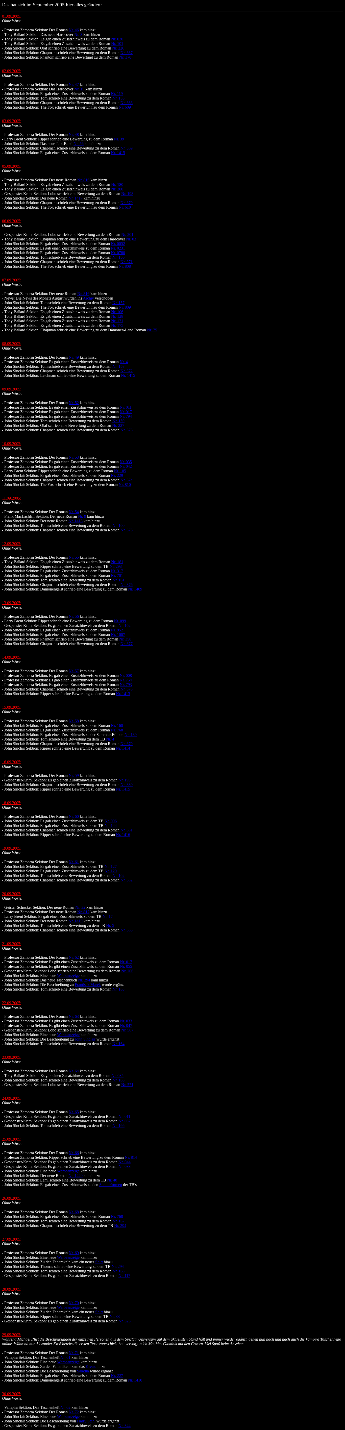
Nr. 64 (74, 1071)
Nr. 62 (74, 957)
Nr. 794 (126, 416)
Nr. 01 (65, 1357)
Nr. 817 (83, 912)
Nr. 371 (126, 262)
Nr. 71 (74, 1353)
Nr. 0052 (118, 243)
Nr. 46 (74, 30)
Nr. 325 (124, 1321)
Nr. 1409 (135, 589)
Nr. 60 (74, 816)
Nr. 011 (126, 407)
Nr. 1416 (123, 834)
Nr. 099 (120, 621)
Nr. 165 (118, 1080)
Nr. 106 (117, 312)
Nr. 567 (127, 1030)
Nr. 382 (126, 880)
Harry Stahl (86, 1421)
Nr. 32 (80, 907)
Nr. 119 (117, 93)
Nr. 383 (126, 930)
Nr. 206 (127, 971)
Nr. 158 (118, 366)
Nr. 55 (74, 557)
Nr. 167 (118, 1221)
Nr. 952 (117, 630)
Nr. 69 (74, 1253)
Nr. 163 (118, 989)
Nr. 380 (126, 784)
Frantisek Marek (88, 984)
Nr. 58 (74, 721)
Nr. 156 (118, 257)
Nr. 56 (78, 143)
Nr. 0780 (118, 253)
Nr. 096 (111, 821)
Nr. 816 (83, 180)
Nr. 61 (74, 862)
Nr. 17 (108, 916)
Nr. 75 (152, 330)
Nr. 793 (126, 684)
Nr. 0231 (118, 248)
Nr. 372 (126, 371)
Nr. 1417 (75, 198)
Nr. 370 (125, 57)
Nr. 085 (117, 1075)
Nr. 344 (124, 1425)
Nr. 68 (74, 1212)
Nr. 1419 (75, 921)
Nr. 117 (124, 1275)
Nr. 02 (65, 1407)
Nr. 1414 (123, 748)
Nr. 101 (117, 43)
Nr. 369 (126, 148)
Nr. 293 (116, 566)
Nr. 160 (118, 525)
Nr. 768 (117, 730)
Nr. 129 (111, 871)
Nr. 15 (79, 89)
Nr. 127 (111, 866)
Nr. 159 (118, 421)
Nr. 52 (74, 403)
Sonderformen (110, 1184)
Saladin (83, 1371)
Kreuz (90, 1366)
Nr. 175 (117, 325)
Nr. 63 (74, 1016)
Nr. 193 (124, 780)
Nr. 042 (126, 466)
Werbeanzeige (68, 975)
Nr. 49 (74, 357)
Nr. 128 (117, 316)
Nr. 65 (74, 1112)
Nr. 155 (118, 98)
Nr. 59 (74, 775)
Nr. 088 (124, 1166)
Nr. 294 (84, 980)
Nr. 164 (118, 1044)
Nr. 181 (117, 562)
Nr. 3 (78, 34)
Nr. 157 (118, 303)
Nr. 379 (126, 744)
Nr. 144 (111, 825)
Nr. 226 (118, 48)
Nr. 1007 (118, 634)
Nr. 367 (126, 53)
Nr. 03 (131, 239)
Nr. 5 (110, 925)
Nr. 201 (127, 234)
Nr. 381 (126, 830)
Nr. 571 (127, 1084)
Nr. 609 (125, 107)
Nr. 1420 (75, 1175)
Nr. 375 (126, 530)
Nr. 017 (126, 412)
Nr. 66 (74, 1153)
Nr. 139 (131, 734)
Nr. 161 (118, 580)
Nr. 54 (74, 512)
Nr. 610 (125, 207)
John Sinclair (85, 1039)
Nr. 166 (118, 1125)
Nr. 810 (125, 484)
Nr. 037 (124, 1121)
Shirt (99, 1262)
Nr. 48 (74, 134)
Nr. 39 (119, 139)
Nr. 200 (117, 189)
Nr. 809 (125, 307)
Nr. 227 (118, 425)
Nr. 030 (117, 39)
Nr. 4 (124, 362)
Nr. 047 (126, 1025)
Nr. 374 (126, 480)
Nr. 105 (120, 471)
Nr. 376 (126, 584)
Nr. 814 (131, 1157)
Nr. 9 (82, 516)
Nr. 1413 (123, 694)
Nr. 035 (126, 462)
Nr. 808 (125, 266)
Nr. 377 (126, 644)
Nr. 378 (126, 689)
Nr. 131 (117, 321)
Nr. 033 (126, 1021)
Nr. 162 (124, 625)
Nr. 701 (117, 575)
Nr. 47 (74, 84)
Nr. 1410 (135, 1380)
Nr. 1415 (118, 153)
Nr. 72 (74, 1412)
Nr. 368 (126, 103)
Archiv (88, 298)
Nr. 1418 (75, 521)
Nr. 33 (115, 1316)
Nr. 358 (125, 639)
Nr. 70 (74, 1303)
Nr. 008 (126, 675)
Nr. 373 (126, 430)
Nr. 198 (127, 193)
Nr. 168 (118, 1271)
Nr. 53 (74, 457)
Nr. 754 (126, 680)
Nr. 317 (117, 571)
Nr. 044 (124, 1162)
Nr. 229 (117, 475)
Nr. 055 (126, 966)
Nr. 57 (74, 671)
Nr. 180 (117, 184)
